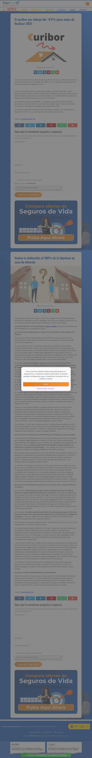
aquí (43, 376)
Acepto (46, 384)
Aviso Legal (51, 388)
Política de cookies (42, 388)
